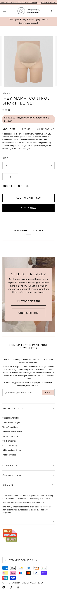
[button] (28, 522)
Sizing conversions (10, 436)
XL (7, 165)
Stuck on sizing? (9, 440)
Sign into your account (28, 23)
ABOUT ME (9, 129)
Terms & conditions (10, 427)
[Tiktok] (11, 587)
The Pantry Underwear (21, 582)
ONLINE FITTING (28, 312)
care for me (45, 129)
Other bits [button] (9, 465)
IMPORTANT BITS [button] (13, 408)
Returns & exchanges (11, 422)
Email (7, 395)
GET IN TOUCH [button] (11, 475)
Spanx (6, 93)
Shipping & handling (10, 417)
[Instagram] (18, 587)
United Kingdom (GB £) (19, 560)
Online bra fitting (9, 445)
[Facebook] (3, 587)
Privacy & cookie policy (12, 431)
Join (48, 392)
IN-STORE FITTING (28, 301)
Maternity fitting (9, 454)
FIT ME (26, 129)
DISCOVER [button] (8, 485)
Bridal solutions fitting (11, 450)
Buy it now (28, 208)
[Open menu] (7, 11)
